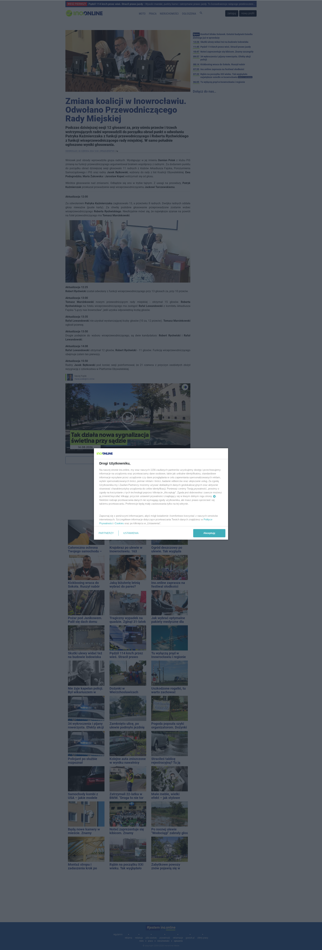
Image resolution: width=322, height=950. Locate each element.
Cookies (119, 523)
